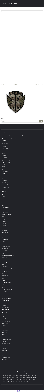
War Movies (4, 350)
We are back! (4, 140)
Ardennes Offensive (5, 159)
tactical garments (5, 330)
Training (3, 334)
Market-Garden (5, 250)
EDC (3, 198)
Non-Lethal (4, 273)
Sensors (3, 303)
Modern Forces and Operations (8, 255)
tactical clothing (6, 379)
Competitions (4, 180)
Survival (3, 327)
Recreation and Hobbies (6, 298)
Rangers (3, 296)
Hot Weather (4, 230)
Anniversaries (4, 157)
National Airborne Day (6, 262)
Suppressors (4, 325)
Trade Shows (4, 332)
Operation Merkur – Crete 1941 (7, 277)
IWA (3, 235)
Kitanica (29, 373)
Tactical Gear (12, 379)
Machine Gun (5, 375)
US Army (4, 381)
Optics (3, 280)
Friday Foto (4, 210)
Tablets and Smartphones (7, 328)
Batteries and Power (6, 162)
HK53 (26, 373)
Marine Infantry (5, 248)
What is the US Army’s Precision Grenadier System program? (13, 135)
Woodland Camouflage (20, 381)
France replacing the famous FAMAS (9, 84)
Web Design (4, 359)
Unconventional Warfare (6, 339)
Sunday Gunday (5, 323)
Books (3, 164)
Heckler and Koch (18, 373)
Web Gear (4, 361)
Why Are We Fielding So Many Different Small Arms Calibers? (13, 136)
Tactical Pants (25, 379)
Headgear (4, 221)
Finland (12, 373)
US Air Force (35, 379)
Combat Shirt (36, 371)
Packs (3, 284)
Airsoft (3, 151)
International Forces (6, 232)
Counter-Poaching (5, 185)
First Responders (5, 207)
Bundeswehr (10, 371)
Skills (3, 314)
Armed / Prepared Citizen (7, 160)
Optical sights (4, 278)
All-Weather (4, 155)
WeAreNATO (13, 381)
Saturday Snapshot (5, 300)
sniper (13, 377)
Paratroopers (30, 375)
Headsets (4, 225)
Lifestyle (3, 243)
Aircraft (3, 150)
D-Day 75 (4, 191)
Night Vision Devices (6, 271)
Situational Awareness (6, 312)
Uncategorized (5, 337)
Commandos (5, 373)
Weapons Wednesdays (6, 357)
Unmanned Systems (6, 343)
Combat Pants (29, 371)
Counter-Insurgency (6, 184)
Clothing (3, 173)
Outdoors (25, 375)
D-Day (3, 189)
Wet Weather (4, 362)
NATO (3, 264)
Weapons (4, 355)
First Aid (3, 205)
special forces (22, 377)
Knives (3, 237)
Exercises (4, 203)
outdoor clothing (19, 375)
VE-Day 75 (4, 346)
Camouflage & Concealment (7, 169)
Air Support (4, 146)
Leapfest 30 (39, 84)
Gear (3, 216)
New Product (4, 269)
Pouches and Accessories (7, 289)
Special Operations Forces (7, 321)
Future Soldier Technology (7, 214)
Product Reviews (5, 293)
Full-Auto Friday (5, 212)
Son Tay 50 (4, 318)
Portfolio (3, 287)
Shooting (4, 305)
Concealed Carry (5, 182)
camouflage (16, 371)
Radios (3, 294)
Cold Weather (4, 176)
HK (23, 373)
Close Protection (5, 171)
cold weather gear (22, 371)
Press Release (4, 291)
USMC (8, 381)
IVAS (3, 234)
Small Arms (4, 316)
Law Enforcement (5, 239)
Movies (3, 259)
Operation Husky (5, 275)
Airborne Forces (5, 148)
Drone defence (5, 194)
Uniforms (4, 341)
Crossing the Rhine (5, 187)
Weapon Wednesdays (6, 353)
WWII (27, 381)
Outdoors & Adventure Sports (7, 282)
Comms (3, 178)
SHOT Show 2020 (5, 307)
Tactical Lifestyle (19, 379)
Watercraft (4, 352)
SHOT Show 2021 (5, 309)
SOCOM (17, 377)
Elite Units (4, 200)
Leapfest (3, 241)
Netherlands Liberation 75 (7, 268)
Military (10, 375)
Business (4, 166)
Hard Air (3, 219)
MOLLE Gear (4, 257)
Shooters (35, 375)
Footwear (4, 209)
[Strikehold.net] (1, 3)
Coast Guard (4, 175)
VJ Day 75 (4, 348)
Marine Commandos (6, 246)
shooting (4, 377)
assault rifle (5, 371)
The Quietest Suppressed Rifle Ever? (9, 138)
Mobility (3, 253)
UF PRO (30, 379)
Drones (3, 196)
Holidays (4, 228)
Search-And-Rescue (6, 302)
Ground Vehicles (5, 218)
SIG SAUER (9, 377)
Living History (4, 244)
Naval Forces (4, 266)
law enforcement (35, 373)
